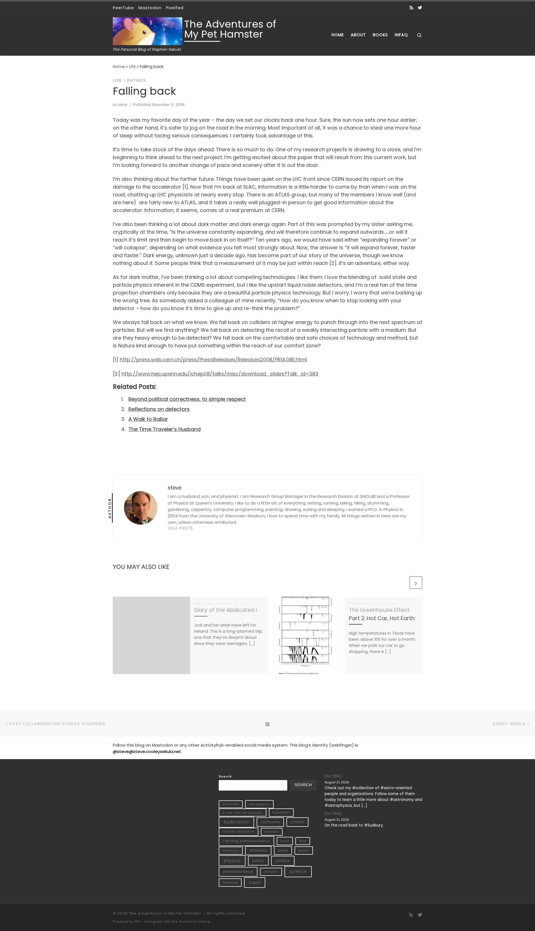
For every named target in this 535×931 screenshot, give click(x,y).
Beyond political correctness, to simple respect (187, 399)
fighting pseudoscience (246, 841)
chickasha (270, 822)
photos (303, 850)
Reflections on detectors (159, 409)
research (271, 871)
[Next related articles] (416, 582)
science (298, 871)
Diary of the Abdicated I (225, 610)
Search (225, 776)
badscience (236, 822)
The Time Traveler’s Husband (164, 429)
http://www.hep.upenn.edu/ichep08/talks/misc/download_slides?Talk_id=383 (219, 373)
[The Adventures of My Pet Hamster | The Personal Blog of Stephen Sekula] (147, 30)
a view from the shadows (242, 812)
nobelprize (230, 850)
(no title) (333, 776)
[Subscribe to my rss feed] (411, 7)
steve (123, 105)
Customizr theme (194, 921)
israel (284, 841)
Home (119, 66)
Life (132, 66)
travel (255, 882)
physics (232, 860)
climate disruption (238, 831)
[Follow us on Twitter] (420, 7)
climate (297, 822)
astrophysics (259, 804)
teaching (230, 882)
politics (283, 860)
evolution (271, 831)
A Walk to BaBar (148, 419)
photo (283, 850)
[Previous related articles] (402, 582)
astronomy (230, 804)
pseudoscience (238, 871)
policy (258, 860)
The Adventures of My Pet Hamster (165, 913)
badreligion (281, 812)
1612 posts (180, 528)
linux (303, 840)
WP (137, 921)
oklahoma (258, 850)
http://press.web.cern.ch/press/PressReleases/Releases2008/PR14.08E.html (213, 359)
